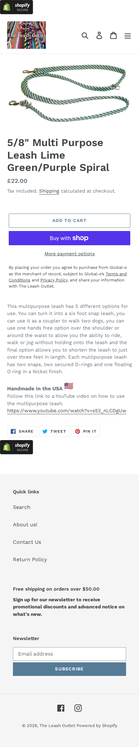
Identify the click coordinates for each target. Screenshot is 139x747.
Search (21, 507)
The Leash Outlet (57, 725)
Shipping (49, 191)
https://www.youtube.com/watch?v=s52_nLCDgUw (66, 411)
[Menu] (128, 35)
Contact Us (27, 542)
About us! (25, 524)
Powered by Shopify (97, 725)
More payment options (70, 253)
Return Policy (30, 559)
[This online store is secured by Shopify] (16, 12)
